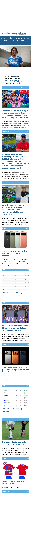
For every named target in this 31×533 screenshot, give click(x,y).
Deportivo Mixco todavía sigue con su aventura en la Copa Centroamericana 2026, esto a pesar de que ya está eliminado (15, 114)
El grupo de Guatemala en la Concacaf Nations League (14, 443)
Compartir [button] (24, 87)
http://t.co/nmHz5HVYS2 (12, 80)
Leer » (27, 131)
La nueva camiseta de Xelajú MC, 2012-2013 (14, 482)
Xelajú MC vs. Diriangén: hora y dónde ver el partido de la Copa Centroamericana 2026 (15, 328)
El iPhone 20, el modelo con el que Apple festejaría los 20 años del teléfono (15, 369)
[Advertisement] (15, 15)
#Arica (15, 77)
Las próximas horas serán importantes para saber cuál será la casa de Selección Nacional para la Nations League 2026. (14, 209)
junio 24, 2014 (19, 83)
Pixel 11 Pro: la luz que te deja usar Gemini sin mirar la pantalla (14, 253)
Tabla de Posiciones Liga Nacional (12, 410)
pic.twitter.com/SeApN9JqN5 (13, 82)
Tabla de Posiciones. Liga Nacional (12, 293)
